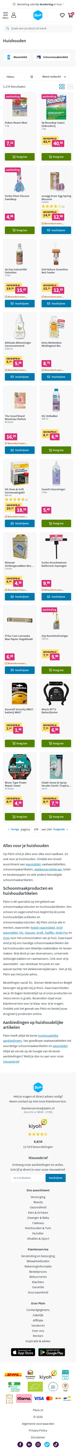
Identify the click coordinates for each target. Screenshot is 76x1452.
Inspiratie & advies (38, 1341)
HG (21, 933)
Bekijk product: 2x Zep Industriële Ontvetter (19, 274)
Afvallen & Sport (38, 1238)
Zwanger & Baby (38, 1218)
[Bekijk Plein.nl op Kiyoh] (48, 1375)
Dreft (39, 933)
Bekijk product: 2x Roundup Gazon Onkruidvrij (56, 127)
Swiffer (49, 933)
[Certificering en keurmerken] (35, 1387)
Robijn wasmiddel (43, 927)
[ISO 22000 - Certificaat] (53, 1387)
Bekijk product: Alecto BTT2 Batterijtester (56, 714)
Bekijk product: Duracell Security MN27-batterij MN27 (19, 714)
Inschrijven (55, 1178)
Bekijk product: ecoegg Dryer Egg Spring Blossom (56, 200)
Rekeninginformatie (38, 1266)
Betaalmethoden (38, 1261)
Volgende (59, 829)
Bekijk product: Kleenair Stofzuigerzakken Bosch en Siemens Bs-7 (19, 567)
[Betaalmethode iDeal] (58, 1398)
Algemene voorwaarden (38, 1424)
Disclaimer (38, 1437)
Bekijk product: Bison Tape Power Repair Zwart (19, 787)
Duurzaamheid (38, 1292)
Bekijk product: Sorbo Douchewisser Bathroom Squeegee (56, 567)
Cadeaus (38, 1223)
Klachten (38, 1282)
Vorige (15, 829)
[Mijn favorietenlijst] (62, 15)
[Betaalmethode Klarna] (24, 1398)
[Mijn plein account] (13, 15)
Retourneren (38, 1277)
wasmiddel (33, 864)
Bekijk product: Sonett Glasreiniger (56, 494)
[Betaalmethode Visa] (39, 1398)
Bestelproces (38, 1272)
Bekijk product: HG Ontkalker (56, 421)
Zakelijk (38, 1315)
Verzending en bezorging (38, 1256)
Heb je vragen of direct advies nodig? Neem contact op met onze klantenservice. (38, 1098)
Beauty (38, 1202)
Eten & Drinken (38, 1212)
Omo (6, 938)
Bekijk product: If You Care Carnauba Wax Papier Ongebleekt (19, 640)
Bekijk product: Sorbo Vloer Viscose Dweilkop (19, 200)
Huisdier (38, 1233)
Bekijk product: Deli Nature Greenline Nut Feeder (56, 274)
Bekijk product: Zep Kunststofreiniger (56, 640)
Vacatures (38, 1325)
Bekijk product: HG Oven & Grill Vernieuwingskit (19, 494)
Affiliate (38, 1320)
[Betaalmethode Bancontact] (67, 1398)
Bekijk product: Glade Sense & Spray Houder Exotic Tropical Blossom (56, 787)
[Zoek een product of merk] (7, 28)
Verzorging (38, 1197)
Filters (10, 77)
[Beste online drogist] (65, 1387)
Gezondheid (38, 1207)
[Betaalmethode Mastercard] (49, 1398)
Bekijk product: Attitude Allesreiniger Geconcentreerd (19, 347)
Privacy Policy (38, 1430)
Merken (38, 1336)
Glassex (30, 933)
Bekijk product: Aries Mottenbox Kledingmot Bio (56, 347)
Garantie (38, 1287)
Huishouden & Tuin (38, 1228)
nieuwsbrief (11, 1061)
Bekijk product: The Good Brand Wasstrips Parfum (19, 421)
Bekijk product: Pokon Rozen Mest (19, 127)
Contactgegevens (38, 1310)
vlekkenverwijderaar (48, 869)
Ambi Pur (62, 933)
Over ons (38, 1331)
